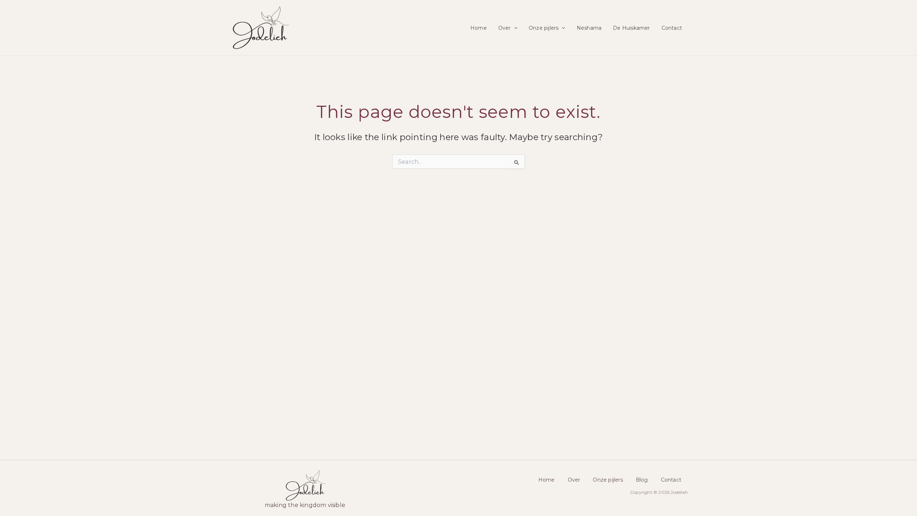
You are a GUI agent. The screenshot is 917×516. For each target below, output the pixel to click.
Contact (672, 28)
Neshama (589, 28)
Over (504, 28)
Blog (642, 480)
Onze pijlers (543, 28)
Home (478, 28)
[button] (514, 28)
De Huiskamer (631, 28)
